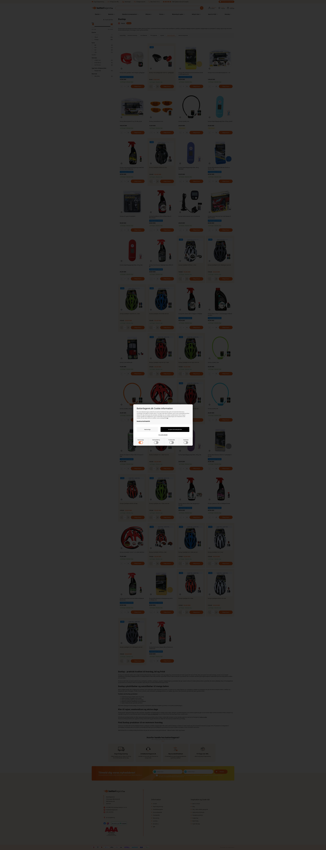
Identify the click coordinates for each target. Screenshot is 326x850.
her (167, 418)
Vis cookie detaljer (163, 435)
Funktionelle (171, 440)
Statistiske (185, 440)
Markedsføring (156, 440)
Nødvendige (141, 440)
